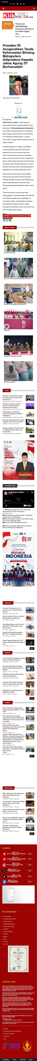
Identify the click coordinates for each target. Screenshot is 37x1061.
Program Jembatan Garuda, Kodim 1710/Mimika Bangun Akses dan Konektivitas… (13, 429)
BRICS (5, 936)
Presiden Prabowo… (10, 253)
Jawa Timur (6, 721)
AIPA (5, 939)
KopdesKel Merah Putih (10, 919)
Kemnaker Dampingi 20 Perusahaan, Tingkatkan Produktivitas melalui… (14, 421)
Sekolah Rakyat (8, 921)
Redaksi (6, 1028)
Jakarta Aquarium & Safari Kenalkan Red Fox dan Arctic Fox (14, 810)
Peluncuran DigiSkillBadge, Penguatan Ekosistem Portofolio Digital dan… (24, 29)
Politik (4, 694)
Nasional (18, 36)
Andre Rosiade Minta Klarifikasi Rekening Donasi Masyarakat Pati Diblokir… (13, 668)
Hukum (5, 730)
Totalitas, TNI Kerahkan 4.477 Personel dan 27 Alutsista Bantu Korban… (12, 610)
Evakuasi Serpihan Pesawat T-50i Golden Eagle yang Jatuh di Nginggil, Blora (18, 519)
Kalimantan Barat (7, 417)
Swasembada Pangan (9, 924)
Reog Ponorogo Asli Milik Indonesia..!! (16, 522)
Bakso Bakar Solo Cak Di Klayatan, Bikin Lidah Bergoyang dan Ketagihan (13, 795)
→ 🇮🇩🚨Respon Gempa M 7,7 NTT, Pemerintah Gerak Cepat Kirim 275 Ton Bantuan (17, 510)
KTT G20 (6, 941)
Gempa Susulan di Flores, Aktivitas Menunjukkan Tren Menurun (13, 617)
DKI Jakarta (7, 120)
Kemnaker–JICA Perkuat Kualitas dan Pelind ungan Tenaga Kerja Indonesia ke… (13, 397)
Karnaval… (7, 330)
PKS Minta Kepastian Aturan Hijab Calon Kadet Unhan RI (13, 675)
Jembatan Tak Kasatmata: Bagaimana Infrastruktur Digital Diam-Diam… (12, 827)
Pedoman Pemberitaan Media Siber (13, 1031)
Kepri (4, 711)
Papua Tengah (6, 433)
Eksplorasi (6, 799)
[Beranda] (18, 15)
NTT (4, 620)
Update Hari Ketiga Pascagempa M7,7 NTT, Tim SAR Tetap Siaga (12, 633)
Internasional (7, 401)
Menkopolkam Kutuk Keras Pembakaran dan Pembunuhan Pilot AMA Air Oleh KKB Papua (14, 727)
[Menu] (3, 8)
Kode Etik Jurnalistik (9, 1033)
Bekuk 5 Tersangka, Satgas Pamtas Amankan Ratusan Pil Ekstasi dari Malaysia (17, 526)
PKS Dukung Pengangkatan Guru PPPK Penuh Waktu (13, 691)
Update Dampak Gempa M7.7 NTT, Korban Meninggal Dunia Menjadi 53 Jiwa (14, 642)
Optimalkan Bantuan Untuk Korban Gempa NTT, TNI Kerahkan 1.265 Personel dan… (13, 626)
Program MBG (7, 916)
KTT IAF (6, 944)
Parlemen (5, 661)
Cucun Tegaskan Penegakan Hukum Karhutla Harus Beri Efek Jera (14, 659)
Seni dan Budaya (8, 931)
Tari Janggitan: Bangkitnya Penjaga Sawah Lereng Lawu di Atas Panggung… (14, 803)
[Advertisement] (18, 594)
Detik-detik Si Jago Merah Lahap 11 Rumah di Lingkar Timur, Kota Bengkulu (17, 516)
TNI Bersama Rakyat (9, 926)
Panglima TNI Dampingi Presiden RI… (15, 304)
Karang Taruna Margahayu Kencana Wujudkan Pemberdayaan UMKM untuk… (14, 819)
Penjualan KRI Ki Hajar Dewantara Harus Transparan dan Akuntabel (13, 683)
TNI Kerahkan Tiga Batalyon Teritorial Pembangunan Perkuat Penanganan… (12, 413)
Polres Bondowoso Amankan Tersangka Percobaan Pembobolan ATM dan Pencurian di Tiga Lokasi (13, 717)
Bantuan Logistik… (10, 382)
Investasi (6, 929)
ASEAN (6, 934)
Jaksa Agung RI (19, 216)
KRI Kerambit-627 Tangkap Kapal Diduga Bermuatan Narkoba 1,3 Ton (13, 709)
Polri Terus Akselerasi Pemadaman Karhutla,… (18, 278)
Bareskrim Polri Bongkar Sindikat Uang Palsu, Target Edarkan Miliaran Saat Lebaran (14, 748)
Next (32, 436)
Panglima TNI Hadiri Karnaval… (13, 356)
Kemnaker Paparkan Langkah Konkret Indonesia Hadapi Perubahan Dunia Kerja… (12, 405)
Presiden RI (7, 216)
